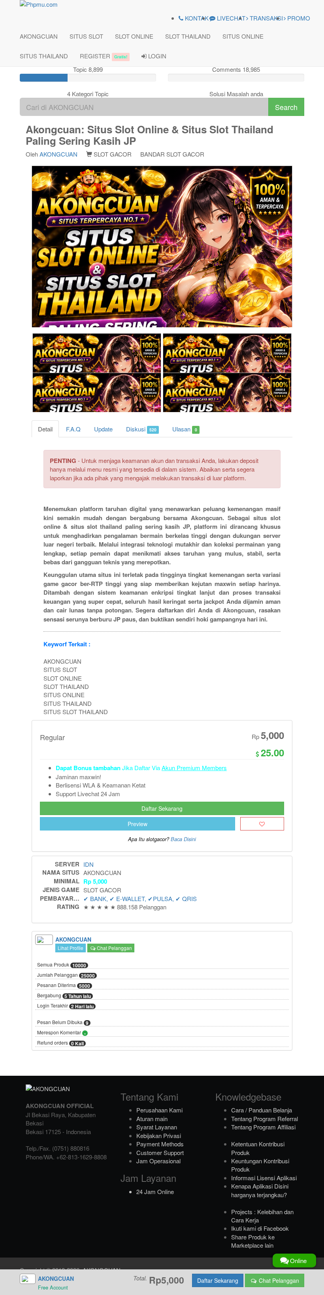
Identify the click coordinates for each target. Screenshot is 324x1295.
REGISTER (103, 56)
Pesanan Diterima (63, 985)
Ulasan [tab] (184, 429)
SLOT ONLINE (134, 36)
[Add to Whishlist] (262, 823)
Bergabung (64, 996)
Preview (137, 824)
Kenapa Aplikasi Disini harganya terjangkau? (259, 1190)
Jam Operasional (158, 1161)
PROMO (298, 18)
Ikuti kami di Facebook (260, 1228)
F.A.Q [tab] (73, 429)
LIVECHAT (230, 18)
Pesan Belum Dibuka (63, 1022)
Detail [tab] (45, 429)
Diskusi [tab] (141, 429)
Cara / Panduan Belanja (261, 1110)
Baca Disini (183, 839)
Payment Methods (160, 1144)
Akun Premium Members (194, 767)
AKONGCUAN (39, 36)
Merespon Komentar (61, 1033)
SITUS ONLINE (243, 36)
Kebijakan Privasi (158, 1135)
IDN (88, 864)
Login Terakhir (65, 1006)
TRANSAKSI (265, 18)
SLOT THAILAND (188, 36)
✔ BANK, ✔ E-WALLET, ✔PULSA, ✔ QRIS (140, 898)
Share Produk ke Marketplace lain (253, 1241)
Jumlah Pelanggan (66, 975)
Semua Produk (61, 965)
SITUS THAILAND (44, 56)
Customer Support (160, 1152)
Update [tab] (103, 429)
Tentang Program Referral (264, 1118)
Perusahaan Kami (159, 1110)
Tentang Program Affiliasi (263, 1127)
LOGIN (156, 56)
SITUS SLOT (86, 36)
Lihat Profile (70, 947)
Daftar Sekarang (162, 808)
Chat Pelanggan (114, 947)
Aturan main (152, 1118)
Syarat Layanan (156, 1127)
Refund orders (60, 1043)
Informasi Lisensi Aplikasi (264, 1178)
